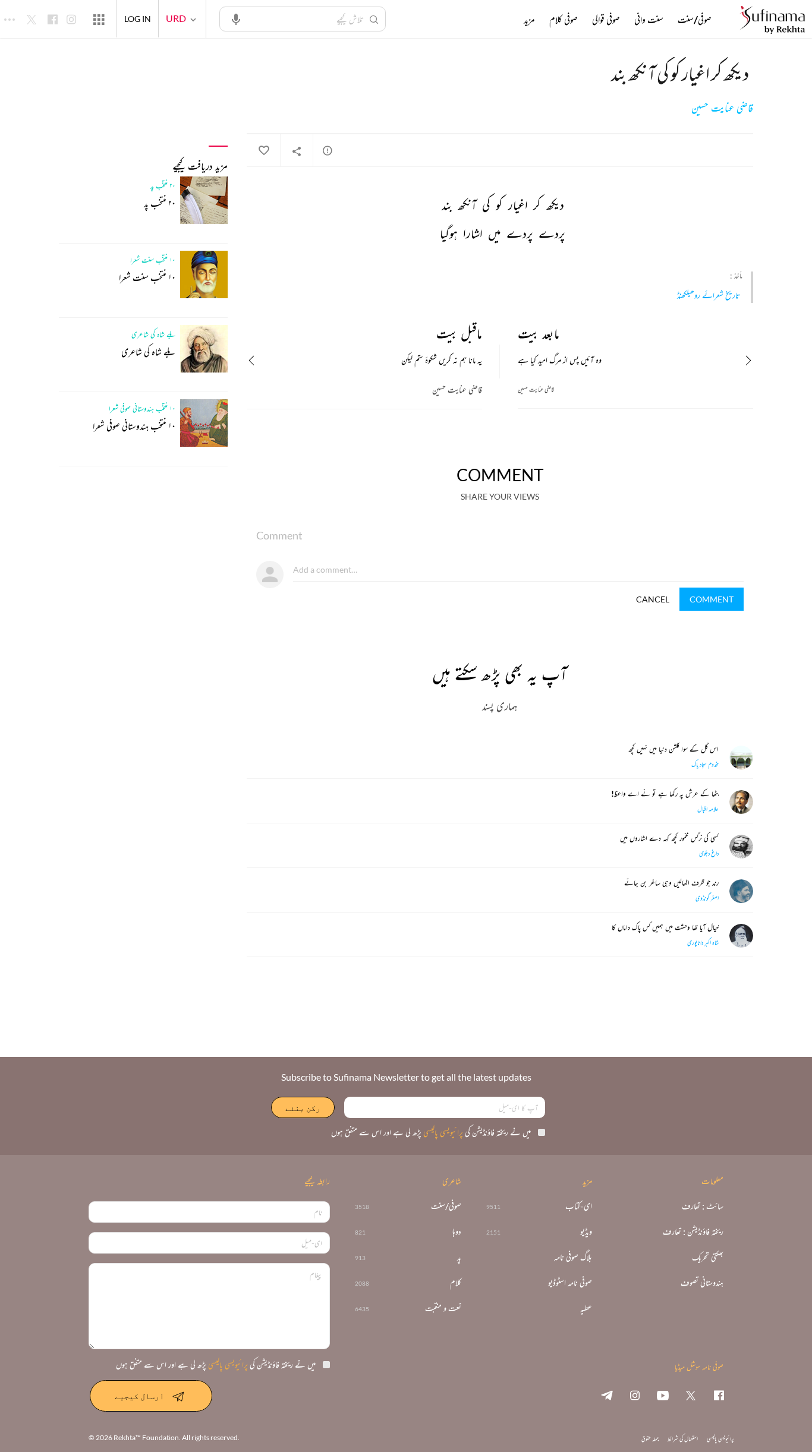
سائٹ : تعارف (702, 1206)
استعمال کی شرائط (683, 1438)
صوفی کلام (563, 19)
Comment (712, 599)
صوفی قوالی (606, 19)
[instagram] (634, 1394)
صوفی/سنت (695, 19)
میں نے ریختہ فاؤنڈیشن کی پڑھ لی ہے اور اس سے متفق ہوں (431, 1132)
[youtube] (662, 1394)
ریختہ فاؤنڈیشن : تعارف (693, 1232)
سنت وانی (648, 19)
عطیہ (586, 1308)
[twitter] (690, 1394)
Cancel (652, 599)
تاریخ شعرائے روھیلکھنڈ (708, 295)
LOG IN (137, 19)
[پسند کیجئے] (263, 151)
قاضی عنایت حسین (722, 108)
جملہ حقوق (650, 1438)
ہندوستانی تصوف (702, 1283)
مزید (529, 19)
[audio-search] (236, 18)
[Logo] (772, 20)
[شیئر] (296, 151)
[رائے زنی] (327, 150)
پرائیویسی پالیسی (442, 1132)
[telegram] (606, 1394)
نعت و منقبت (443, 1308)
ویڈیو (586, 1232)
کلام (455, 1283)
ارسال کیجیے (139, 1396)
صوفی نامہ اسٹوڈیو (570, 1283)
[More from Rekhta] (98, 19)
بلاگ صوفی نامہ (573, 1257)
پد (459, 1257)
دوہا (456, 1232)
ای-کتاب (578, 1206)
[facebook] (718, 1394)
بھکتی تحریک (707, 1257)
